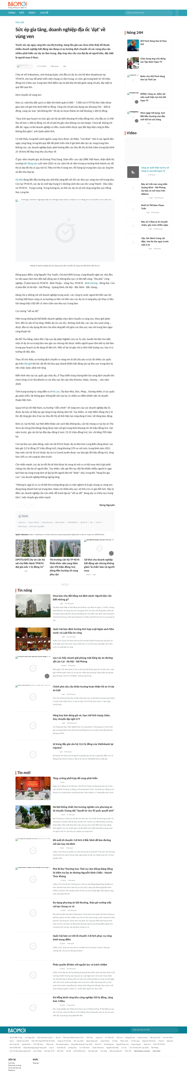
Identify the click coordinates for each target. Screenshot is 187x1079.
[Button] (177, 13)
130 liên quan (70, 694)
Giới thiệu (11, 1063)
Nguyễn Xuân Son (122, 1044)
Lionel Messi (105, 1041)
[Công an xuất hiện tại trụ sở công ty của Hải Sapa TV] (133, 172)
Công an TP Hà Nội (64, 1041)
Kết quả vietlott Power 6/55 (73, 1038)
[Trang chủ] (17, 5)
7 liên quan (69, 848)
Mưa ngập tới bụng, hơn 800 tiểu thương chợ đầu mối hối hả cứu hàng (152, 116)
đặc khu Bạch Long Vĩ (45, 1038)
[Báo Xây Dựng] (56, 666)
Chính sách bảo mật (14, 1068)
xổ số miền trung (16, 1038)
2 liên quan (71, 880)
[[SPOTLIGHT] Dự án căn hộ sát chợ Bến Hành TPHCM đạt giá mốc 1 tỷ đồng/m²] (30, 548)
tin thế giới (109, 1038)
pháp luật (49, 1044)
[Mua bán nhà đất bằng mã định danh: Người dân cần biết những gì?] (33, 606)
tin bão (115, 1041)
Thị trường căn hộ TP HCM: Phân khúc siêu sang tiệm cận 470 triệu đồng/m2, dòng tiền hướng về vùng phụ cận (65, 567)
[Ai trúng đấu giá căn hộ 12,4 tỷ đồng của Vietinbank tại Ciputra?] (33, 754)
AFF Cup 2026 (78, 1041)
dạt (91, 522)
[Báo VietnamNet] (55, 848)
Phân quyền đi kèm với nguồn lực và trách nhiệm (80, 964)
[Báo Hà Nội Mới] (56, 910)
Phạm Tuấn (124, 1041)
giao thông (37, 1051)
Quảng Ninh (26, 1044)
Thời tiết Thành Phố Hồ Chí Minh (43, 1041)
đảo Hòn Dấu (93, 1051)
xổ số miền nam (80, 1051)
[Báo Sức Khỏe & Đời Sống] (55, 944)
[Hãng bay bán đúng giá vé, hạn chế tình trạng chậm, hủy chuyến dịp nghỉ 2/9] (33, 725)
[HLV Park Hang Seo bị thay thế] (133, 45)
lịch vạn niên (168, 1038)
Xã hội (68, 1051)
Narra (12, 1041)
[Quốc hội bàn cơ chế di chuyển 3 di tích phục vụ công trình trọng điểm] (33, 946)
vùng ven (21, 522)
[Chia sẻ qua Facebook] (17, 505)
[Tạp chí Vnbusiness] (22, 66)
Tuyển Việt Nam (98, 1048)
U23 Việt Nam (38, 1044)
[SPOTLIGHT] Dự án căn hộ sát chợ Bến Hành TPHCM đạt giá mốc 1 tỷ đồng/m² (30, 563)
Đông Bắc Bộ (130, 1038)
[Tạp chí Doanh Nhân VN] (142, 66)
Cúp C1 (51, 1048)
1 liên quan (54, 66)
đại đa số (83, 522)
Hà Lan (56, 391)
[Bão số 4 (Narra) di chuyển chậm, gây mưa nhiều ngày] (133, 226)
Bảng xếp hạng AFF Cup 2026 (81, 1044)
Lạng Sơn (99, 1038)
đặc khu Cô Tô (49, 1051)
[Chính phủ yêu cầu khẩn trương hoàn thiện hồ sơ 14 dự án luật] (33, 696)
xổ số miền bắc (15, 1048)
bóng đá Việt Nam (149, 1041)
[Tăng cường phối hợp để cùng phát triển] (33, 788)
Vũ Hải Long (135, 1041)
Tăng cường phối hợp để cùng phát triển (75, 778)
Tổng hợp (36, 1063)
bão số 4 (98, 1044)
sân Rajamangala (62, 1044)
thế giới (28, 363)
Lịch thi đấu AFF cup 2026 (138, 1048)
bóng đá (170, 1041)
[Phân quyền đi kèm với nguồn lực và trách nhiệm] (33, 974)
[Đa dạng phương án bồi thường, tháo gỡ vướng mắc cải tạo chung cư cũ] (33, 912)
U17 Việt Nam (84, 1048)
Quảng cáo (11, 1070)
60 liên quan (155, 212)
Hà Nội (19, 179)
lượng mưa (72, 1048)
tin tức (124, 1048)
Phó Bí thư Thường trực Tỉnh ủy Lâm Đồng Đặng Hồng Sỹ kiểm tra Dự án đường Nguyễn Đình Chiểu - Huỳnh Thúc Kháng (83, 873)
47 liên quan (71, 815)
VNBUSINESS (72, 522)
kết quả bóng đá (116, 1051)
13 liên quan (71, 1005)
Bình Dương (91, 283)
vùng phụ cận (47, 522)
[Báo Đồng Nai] (55, 782)
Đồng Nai (25, 516)
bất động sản (30, 163)
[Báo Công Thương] (56, 694)
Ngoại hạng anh (92, 1041)
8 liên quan (71, 665)
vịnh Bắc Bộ (61, 1048)
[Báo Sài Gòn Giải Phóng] (144, 198)
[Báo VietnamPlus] (56, 723)
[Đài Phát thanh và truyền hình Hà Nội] (56, 815)
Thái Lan (120, 1038)
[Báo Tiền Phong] (143, 104)
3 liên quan (157, 249)
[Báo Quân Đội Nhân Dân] (56, 637)
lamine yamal (142, 1038)
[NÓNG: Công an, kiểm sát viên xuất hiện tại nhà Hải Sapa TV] (133, 98)
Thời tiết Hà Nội (159, 1044)
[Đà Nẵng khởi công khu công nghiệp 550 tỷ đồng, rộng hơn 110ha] (33, 1007)
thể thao (89, 1038)
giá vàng (104, 1051)
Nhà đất (19, 22)
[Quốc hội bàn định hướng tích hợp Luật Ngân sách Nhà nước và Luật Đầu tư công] (33, 639)
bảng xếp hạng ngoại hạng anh (35, 1048)
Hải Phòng (154, 1048)
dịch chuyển (60, 522)
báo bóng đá (109, 1044)
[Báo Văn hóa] (55, 604)
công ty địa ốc (33, 522)
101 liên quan (71, 637)
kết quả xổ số (155, 1038)
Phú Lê (58, 1038)
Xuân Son (147, 1044)
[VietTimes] (55, 752)
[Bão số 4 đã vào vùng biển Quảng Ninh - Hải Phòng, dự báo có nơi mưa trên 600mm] (133, 188)
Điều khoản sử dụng (14, 1065)
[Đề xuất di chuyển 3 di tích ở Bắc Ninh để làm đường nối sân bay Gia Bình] (33, 850)
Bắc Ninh (60, 1051)
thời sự (161, 1041)
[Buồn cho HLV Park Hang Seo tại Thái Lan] (133, 81)
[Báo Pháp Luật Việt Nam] (55, 969)
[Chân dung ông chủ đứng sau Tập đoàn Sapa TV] (133, 63)
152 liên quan (69, 603)
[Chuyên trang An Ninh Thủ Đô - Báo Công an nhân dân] (142, 212)
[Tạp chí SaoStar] (143, 48)
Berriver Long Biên (37, 527)
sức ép (98, 522)
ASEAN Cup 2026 (23, 1041)
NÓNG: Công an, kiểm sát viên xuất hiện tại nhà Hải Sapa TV (153, 97)
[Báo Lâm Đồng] (56, 880)
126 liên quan (158, 198)
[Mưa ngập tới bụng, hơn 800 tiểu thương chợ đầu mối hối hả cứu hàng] (133, 117)
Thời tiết (128, 1051)
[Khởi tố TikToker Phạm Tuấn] (133, 210)
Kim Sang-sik (14, 1044)
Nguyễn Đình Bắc (113, 1048)
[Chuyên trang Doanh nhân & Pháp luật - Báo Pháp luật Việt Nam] (53, 578)
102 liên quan (72, 910)
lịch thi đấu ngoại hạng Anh (20, 1051)
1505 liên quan (72, 723)
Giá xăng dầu (30, 1038)
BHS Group (22, 527)
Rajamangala (136, 1044)
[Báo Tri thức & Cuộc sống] (18, 571)
